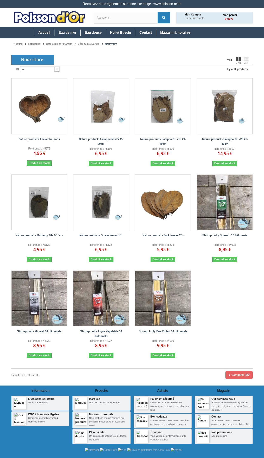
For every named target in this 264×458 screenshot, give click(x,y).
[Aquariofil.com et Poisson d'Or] (49, 17)
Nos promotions (221, 432)
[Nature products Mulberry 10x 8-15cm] (39, 202)
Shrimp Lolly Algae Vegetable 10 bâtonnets (101, 334)
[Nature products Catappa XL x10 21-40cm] (163, 106)
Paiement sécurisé (162, 398)
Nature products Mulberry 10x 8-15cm (39, 235)
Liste (246, 63)
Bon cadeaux (158, 416)
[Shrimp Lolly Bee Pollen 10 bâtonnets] (163, 298)
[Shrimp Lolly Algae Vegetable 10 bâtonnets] (101, 298)
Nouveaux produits (101, 414)
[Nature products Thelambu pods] (39, 106)
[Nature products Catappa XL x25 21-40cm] (224, 106)
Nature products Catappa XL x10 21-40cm (163, 141)
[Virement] (92, 449)
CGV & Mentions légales (43, 414)
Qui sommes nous (223, 398)
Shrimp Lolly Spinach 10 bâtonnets (225, 235)
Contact (216, 416)
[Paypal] (176, 449)
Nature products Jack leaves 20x (163, 235)
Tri (17, 68)
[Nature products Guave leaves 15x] (101, 202)
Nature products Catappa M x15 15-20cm (101, 141)
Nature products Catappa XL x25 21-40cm (225, 141)
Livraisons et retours (41, 398)
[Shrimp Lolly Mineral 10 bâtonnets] (39, 298)
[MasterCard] (109, 449)
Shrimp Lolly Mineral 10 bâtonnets (39, 331)
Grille (238, 63)
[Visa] (122, 449)
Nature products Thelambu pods (39, 139)
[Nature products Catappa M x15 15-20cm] (101, 106)
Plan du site (96, 432)
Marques (94, 398)
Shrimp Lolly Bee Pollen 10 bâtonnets (163, 331)
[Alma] (149, 449)
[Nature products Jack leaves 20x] (163, 202)
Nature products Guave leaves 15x (101, 235)
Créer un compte (194, 18)
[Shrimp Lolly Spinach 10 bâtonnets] (224, 202)
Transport (156, 432)
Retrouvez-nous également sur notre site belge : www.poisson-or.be (132, 4)
